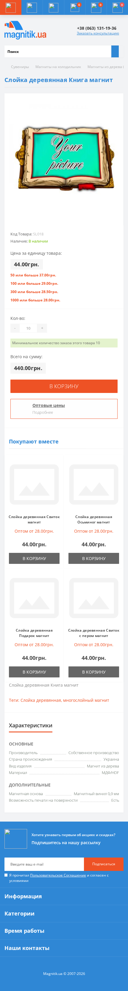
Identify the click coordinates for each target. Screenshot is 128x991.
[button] (53, 7)
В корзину (64, 386)
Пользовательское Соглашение (58, 875)
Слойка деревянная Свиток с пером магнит (93, 633)
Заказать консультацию (98, 33)
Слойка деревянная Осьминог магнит (93, 519)
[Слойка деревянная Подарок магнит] (34, 598)
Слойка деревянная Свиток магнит (34, 519)
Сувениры (20, 66)
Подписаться (103, 863)
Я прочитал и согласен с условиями (59, 878)
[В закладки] (58, 577)
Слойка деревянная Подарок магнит (34, 633)
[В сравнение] (58, 472)
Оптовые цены (48, 405)
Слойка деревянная (41, 700)
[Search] (115, 51)
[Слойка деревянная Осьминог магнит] (94, 484)
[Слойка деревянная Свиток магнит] (34, 484)
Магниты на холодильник (58, 66)
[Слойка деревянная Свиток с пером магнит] (94, 598)
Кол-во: (17, 318)
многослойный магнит (86, 700)
